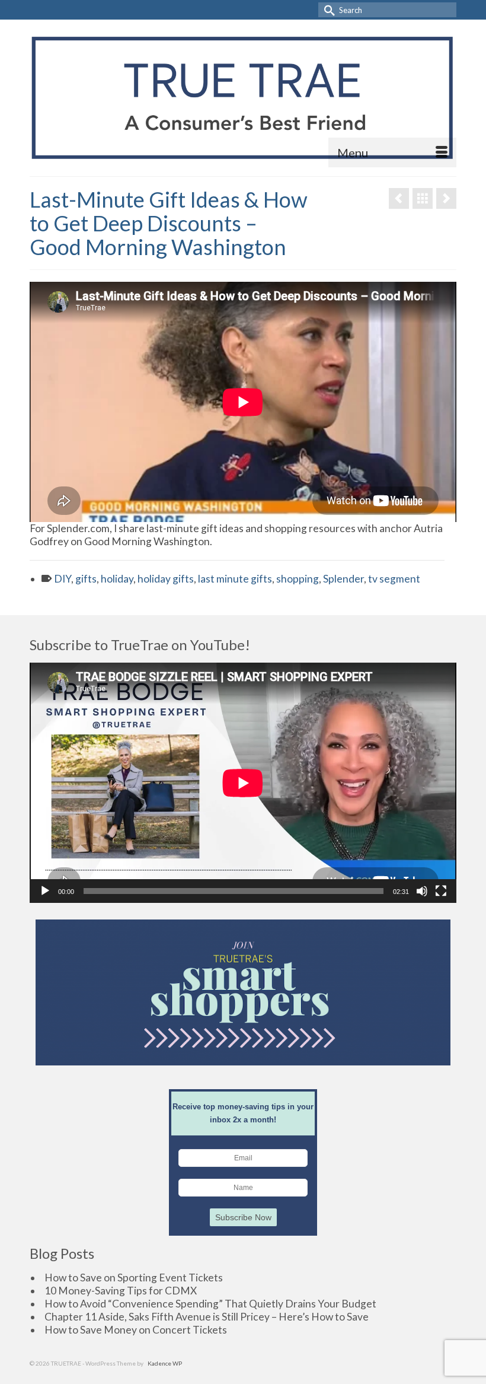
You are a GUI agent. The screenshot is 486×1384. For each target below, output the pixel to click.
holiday (117, 578)
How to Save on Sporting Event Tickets (133, 1277)
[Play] (45, 891)
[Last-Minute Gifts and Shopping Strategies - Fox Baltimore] (399, 198)
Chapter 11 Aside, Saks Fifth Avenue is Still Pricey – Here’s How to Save (206, 1316)
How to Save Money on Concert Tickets (135, 1329)
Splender (343, 578)
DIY (62, 578)
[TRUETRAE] (242, 97)
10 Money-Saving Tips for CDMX (120, 1290)
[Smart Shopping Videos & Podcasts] (423, 198)
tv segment (394, 578)
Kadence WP (165, 1363)
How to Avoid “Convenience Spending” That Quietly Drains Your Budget (210, 1303)
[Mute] (422, 891)
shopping (297, 578)
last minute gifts (235, 578)
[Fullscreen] (441, 891)
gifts (86, 578)
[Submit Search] (327, 9)
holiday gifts (166, 578)
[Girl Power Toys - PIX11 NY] (446, 198)
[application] (243, 783)
